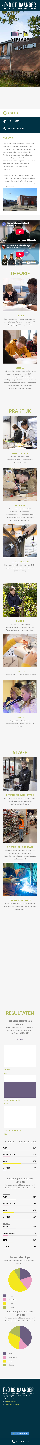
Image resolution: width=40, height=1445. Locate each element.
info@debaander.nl (12, 1401)
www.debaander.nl (12, 1404)
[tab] (20, 113)
